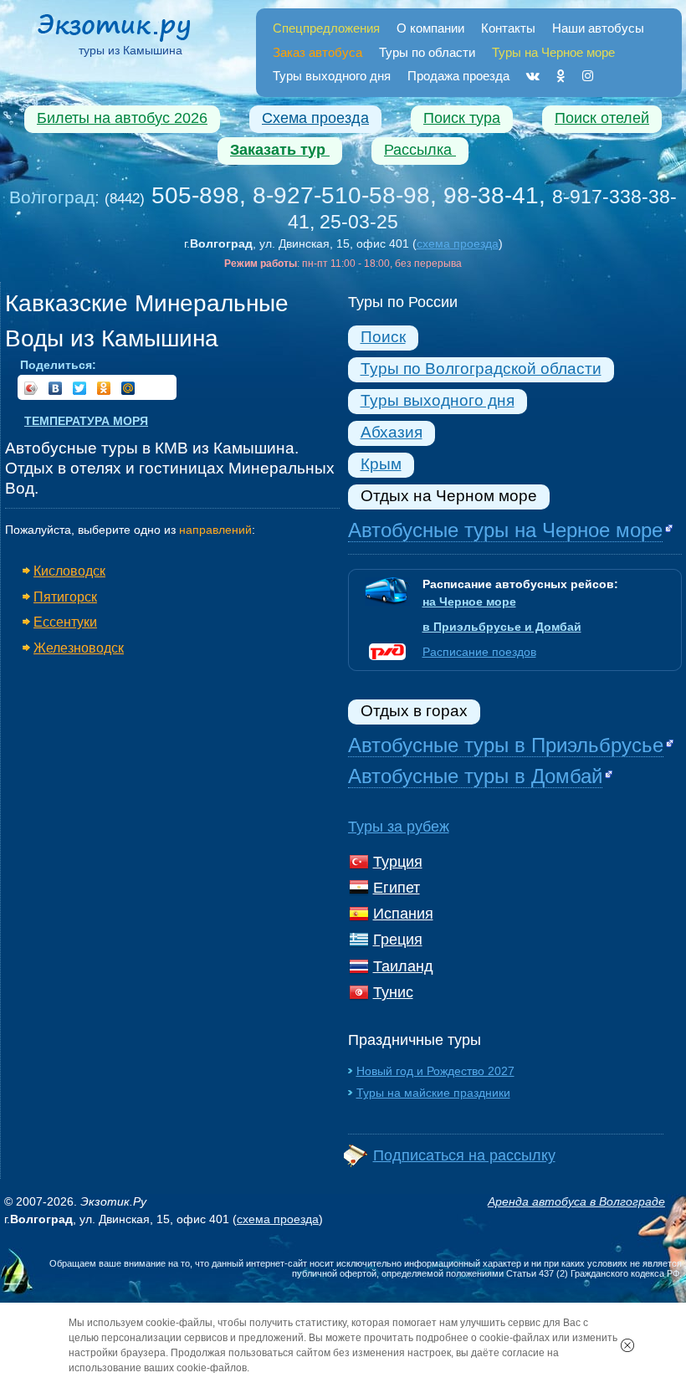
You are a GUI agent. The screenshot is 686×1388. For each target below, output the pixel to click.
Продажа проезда (458, 76)
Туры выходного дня (332, 76)
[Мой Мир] (128, 388)
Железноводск (78, 647)
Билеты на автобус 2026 (122, 118)
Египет (396, 887)
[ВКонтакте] (55, 388)
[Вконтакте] (533, 75)
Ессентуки (65, 621)
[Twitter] (80, 388)
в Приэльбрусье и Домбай (501, 626)
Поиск (383, 337)
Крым (381, 464)
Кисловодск (69, 570)
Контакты (508, 28)
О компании (430, 28)
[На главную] (130, 30)
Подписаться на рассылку (464, 1155)
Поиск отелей (602, 118)
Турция (397, 861)
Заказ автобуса (317, 52)
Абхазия (391, 432)
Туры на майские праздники (433, 1092)
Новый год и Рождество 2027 (435, 1071)
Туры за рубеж (398, 826)
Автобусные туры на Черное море (505, 530)
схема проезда (458, 243)
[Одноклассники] (561, 75)
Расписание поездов (479, 651)
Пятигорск (65, 596)
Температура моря (86, 421)
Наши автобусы (598, 28)
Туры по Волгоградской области (481, 368)
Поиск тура (461, 118)
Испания (403, 913)
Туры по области (427, 52)
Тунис (393, 992)
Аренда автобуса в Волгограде (576, 1201)
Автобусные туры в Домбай (475, 776)
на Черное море (469, 601)
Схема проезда (315, 118)
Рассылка (420, 149)
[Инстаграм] (587, 75)
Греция (397, 939)
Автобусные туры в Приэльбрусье (505, 745)
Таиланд (403, 966)
